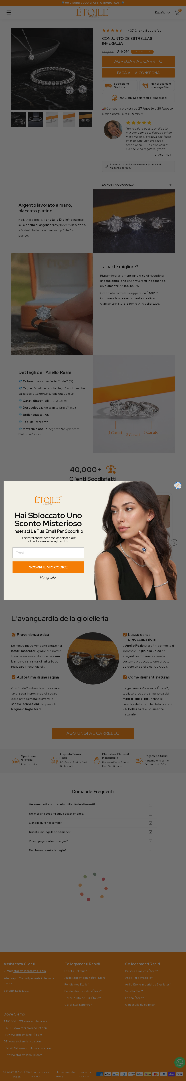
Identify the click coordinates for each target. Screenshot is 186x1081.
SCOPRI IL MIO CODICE (48, 567)
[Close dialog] (178, 485)
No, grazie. (48, 577)
